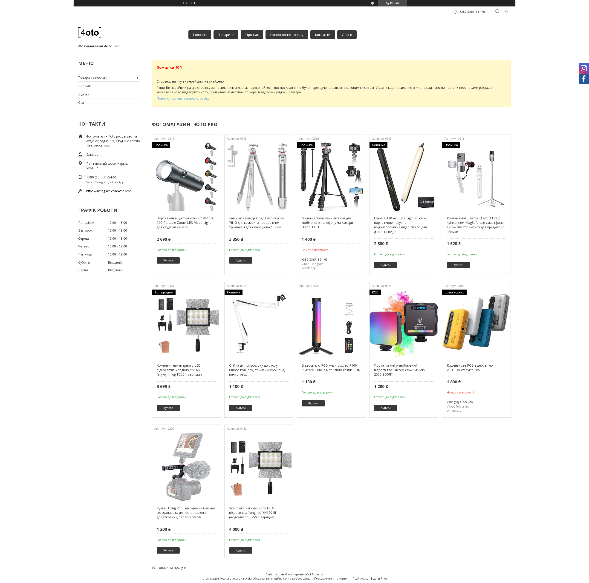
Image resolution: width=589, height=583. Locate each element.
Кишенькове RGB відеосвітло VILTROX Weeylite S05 (470, 367)
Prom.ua (317, 574)
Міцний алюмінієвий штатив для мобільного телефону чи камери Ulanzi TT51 (327, 222)
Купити (168, 260)
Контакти (322, 34)
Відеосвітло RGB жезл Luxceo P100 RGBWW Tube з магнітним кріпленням (331, 367)
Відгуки (84, 94)
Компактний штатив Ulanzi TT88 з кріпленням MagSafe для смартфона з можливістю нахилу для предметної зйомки (476, 225)
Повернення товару (286, 34)
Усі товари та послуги (169, 567)
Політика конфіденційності (371, 578)
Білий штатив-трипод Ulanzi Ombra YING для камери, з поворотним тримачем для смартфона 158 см (256, 222)
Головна (200, 34)
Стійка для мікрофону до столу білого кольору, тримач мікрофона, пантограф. (257, 369)
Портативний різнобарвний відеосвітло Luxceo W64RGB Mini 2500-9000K (399, 369)
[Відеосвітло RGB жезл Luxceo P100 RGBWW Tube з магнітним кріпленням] (331, 324)
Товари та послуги (92, 77)
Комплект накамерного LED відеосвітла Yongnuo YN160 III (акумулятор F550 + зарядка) (180, 369)
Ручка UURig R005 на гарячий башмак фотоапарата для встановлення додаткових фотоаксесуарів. (186, 512)
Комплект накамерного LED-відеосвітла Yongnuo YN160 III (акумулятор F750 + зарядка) (252, 512)
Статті (347, 34)
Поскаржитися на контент (332, 578)
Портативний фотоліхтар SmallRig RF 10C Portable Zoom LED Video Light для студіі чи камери (186, 222)
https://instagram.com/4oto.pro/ (108, 191)
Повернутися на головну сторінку (183, 98)
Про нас (252, 34)
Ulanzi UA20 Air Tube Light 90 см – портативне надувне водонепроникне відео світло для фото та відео (400, 225)
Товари (224, 34)
